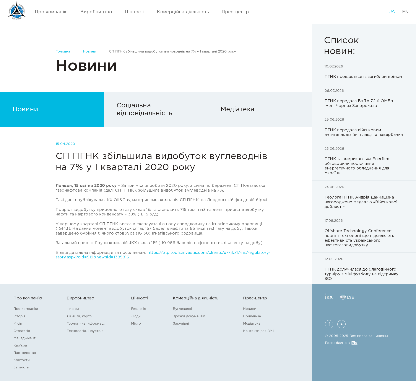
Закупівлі (181, 323)
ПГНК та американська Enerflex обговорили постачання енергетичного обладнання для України (357, 161)
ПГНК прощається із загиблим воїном (363, 72)
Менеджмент (24, 338)
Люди (136, 316)
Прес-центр (235, 12)
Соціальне (252, 316)
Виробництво (96, 12)
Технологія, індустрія (85, 331)
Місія (17, 323)
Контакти (21, 360)
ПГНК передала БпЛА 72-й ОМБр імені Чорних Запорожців (359, 98)
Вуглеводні (182, 308)
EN (405, 12)
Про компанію (51, 12)
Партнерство (24, 352)
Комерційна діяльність (183, 12)
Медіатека (238, 109)
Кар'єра (20, 345)
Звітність (21, 367)
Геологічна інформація (86, 323)
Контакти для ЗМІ (258, 331)
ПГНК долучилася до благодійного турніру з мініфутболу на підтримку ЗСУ (362, 269)
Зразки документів (189, 316)
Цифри (73, 308)
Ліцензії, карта (79, 316)
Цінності (134, 12)
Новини (90, 51)
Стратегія (21, 331)
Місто (136, 323)
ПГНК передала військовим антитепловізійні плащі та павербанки (364, 127)
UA (391, 12)
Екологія (138, 308)
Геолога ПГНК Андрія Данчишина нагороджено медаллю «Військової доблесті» (361, 197)
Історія (19, 316)
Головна (63, 51)
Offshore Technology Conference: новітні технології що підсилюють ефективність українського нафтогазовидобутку (359, 233)
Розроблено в (337, 343)
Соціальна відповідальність (144, 109)
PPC (16, 10)
